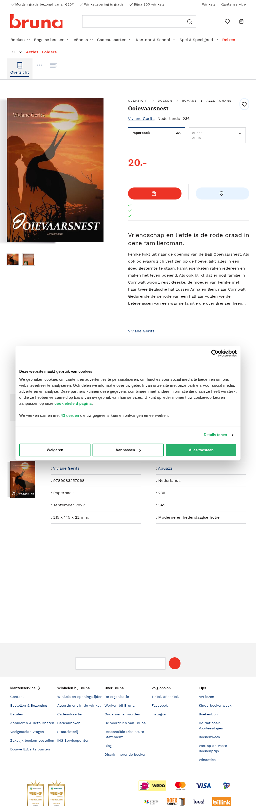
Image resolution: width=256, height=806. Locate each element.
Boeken (17, 39)
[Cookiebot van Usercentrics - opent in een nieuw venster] (215, 353)
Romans (189, 100)
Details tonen (215, 435)
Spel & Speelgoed (196, 39)
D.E (13, 52)
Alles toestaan (201, 450)
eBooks (81, 39)
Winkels (208, 4)
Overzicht (138, 100)
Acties (32, 52)
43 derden (70, 415)
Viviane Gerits (141, 118)
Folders (49, 52)
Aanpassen (125, 450)
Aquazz (165, 468)
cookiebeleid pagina (73, 403)
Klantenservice (233, 4)
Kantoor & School (153, 39)
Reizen (228, 39)
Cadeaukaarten (111, 39)
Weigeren (55, 450)
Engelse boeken (49, 39)
